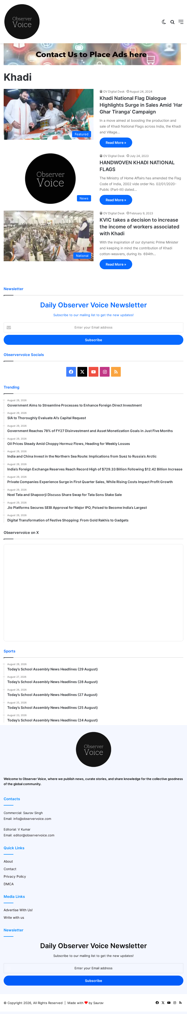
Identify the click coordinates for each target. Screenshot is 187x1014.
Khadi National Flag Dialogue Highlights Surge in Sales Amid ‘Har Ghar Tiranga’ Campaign (141, 105)
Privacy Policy (15, 876)
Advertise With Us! (18, 910)
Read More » (116, 142)
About (8, 861)
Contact (10, 869)
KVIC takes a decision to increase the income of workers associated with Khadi (139, 226)
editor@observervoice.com (33, 835)
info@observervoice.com (32, 819)
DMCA (9, 884)
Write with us (14, 917)
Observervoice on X (21, 532)
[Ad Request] (92, 64)
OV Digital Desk (114, 91)
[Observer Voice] (22, 21)
